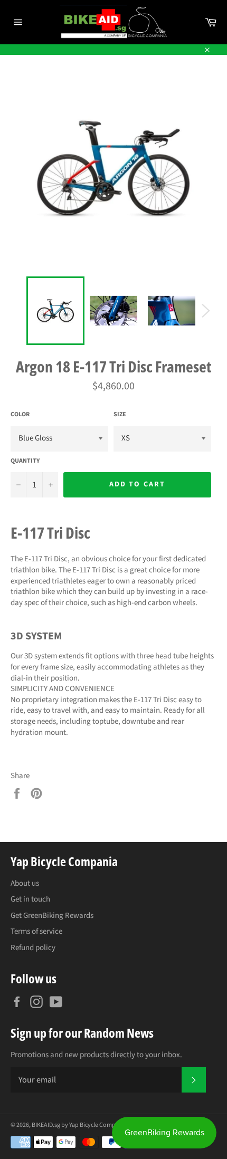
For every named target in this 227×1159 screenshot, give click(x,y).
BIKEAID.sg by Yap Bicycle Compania (79, 1124)
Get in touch (30, 899)
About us (25, 883)
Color (20, 414)
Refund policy (33, 947)
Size (120, 414)
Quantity (25, 461)
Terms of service (36, 931)
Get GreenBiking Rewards (52, 915)
